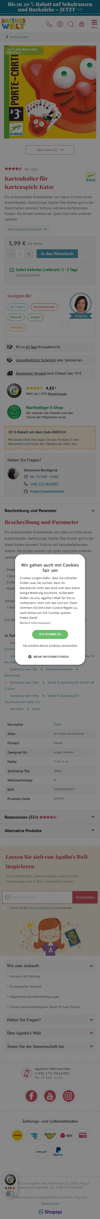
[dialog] (50, 609)
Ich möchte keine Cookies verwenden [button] (50, 645)
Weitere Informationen (35, 623)
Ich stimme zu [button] (50, 634)
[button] (50, 656)
